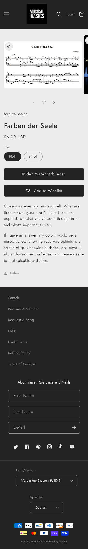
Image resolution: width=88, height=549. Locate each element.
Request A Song (21, 320)
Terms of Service (21, 364)
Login (70, 14)
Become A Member (23, 309)
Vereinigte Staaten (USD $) (41, 480)
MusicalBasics (38, 541)
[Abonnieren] (74, 427)
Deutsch (41, 507)
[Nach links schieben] (33, 102)
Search (13, 298)
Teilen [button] (14, 273)
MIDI (33, 156)
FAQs (12, 331)
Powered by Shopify (56, 541)
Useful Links (17, 342)
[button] (6, 14)
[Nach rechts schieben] (54, 102)
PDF (12, 156)
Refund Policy (19, 353)
